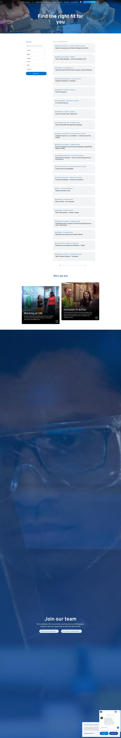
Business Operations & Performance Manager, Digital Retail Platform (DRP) (73, 147)
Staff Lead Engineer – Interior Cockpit (67, 212)
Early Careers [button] (74, 2)
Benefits (55, 2)
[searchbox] (36, 50)
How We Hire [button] (39, 2)
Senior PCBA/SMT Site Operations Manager (68, 125)
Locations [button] (66, 2)
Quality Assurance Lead (62, 190)
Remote (29, 61)
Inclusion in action (75, 309)
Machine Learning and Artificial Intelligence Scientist (71, 48)
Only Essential (114, 733)
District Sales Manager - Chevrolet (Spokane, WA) (70, 59)
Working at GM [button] (47, 2)
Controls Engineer (61, 92)
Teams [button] (60, 2)
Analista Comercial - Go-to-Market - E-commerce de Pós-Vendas (73, 136)
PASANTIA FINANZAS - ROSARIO (65, 81)
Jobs (33, 2)
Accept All (104, 733)
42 (85, 265)
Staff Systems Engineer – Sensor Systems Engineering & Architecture (73, 158)
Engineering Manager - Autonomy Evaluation (69, 179)
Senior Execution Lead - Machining (66, 114)
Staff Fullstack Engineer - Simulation (66, 256)
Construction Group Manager (64, 169)
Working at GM (33, 313)
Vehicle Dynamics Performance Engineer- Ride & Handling (73, 70)
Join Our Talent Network (89, 2)
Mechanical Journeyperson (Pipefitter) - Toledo (70, 245)
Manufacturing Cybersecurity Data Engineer (69, 234)
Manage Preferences (89, 733)
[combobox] (36, 50)
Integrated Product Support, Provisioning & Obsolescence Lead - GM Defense (73, 224)
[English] (98, 2)
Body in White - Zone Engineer (64, 201)
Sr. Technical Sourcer (61, 103)
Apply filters (35, 73)
